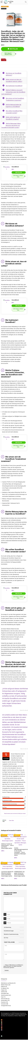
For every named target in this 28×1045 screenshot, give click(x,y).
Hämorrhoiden (4, 998)
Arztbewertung (7, 927)
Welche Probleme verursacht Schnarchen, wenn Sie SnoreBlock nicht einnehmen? (13, 92)
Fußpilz (2, 990)
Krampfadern (4, 1000)
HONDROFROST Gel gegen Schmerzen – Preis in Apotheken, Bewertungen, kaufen (19, 874)
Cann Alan (11, 820)
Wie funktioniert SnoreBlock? (14, 86)
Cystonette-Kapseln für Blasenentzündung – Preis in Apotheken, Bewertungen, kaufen (7, 874)
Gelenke (3, 991)
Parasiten (3, 1002)
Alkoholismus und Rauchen (7, 983)
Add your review (22, 813)
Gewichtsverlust (5, 995)
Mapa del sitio (22, 1015)
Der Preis (6, 937)
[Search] (25, 2)
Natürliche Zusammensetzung (11, 934)
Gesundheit (4, 8)
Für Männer (3, 988)
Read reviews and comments (11, 813)
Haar (2, 997)
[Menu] (1, 2)
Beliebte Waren (4, 984)
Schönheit (3, 1004)
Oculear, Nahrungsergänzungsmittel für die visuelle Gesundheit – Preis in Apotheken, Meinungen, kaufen (21, 851)
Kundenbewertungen (9, 930)
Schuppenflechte (5, 1005)
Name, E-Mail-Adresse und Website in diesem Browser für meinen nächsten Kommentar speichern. (13, 966)
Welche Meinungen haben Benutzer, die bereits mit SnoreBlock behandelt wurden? (11, 125)
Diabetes (3, 986)
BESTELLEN (14, 49)
